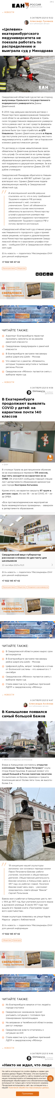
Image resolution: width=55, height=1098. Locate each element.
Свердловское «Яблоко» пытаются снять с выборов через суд (29, 373)
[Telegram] (44, 274)
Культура (17, 940)
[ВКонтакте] (37, 274)
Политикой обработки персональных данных (28, 1088)
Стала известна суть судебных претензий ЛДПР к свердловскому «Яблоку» (28, 685)
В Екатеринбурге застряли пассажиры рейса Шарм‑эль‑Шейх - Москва (26, 355)
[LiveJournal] (51, 274)
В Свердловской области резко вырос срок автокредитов (29, 653)
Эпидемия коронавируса (38, 587)
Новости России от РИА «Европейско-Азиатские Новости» (20, 6)
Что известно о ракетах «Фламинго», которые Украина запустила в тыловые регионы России (27, 364)
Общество (21, 268)
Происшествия (9, 268)
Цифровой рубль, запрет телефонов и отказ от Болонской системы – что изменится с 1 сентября (29, 669)
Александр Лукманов (41, 21)
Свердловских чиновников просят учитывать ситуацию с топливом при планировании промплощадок (25, 1015)
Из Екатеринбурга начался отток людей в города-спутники (28, 1006)
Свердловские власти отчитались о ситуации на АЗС (25, 1031)
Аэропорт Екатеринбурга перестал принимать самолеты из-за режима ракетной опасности (25, 339)
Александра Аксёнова (41, 704)
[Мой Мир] (48, 274)
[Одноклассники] (40, 274)
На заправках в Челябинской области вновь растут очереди (29, 1024)
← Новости (8, 12)
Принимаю (27, 1094)
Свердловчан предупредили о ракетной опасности (27, 347)
